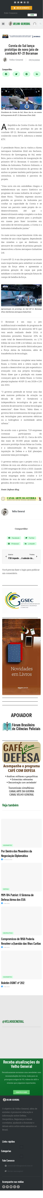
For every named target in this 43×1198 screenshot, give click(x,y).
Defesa (6, 889)
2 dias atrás (6, 903)
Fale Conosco (10, 13)
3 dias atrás (6, 947)
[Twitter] (18, 2)
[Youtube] (21, 2)
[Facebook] (15, 2)
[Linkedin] (24, 2)
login (24, 569)
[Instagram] (28, 2)
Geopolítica (7, 933)
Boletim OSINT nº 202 (12, 983)
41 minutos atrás (7, 859)
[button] (3, 24)
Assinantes (7, 845)
